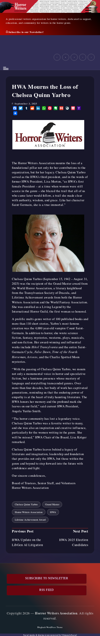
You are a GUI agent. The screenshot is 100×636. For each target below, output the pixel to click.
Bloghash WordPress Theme (50, 627)
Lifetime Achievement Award (30, 519)
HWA (53, 512)
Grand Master (52, 504)
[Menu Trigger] (88, 10)
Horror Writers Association (28, 512)
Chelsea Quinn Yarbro (26, 504)
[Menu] (5, 68)
